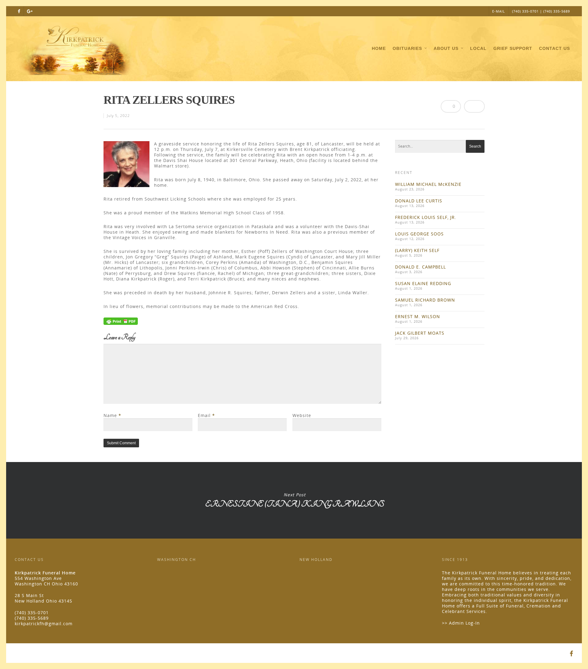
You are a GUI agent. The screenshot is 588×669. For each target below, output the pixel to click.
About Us (446, 48)
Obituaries (407, 48)
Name (112, 415)
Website (301, 415)
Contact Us (554, 48)
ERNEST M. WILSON (417, 316)
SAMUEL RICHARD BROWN (425, 300)
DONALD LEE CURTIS (418, 201)
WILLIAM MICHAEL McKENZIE (428, 184)
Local (478, 48)
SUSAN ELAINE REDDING (423, 283)
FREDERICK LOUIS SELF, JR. (425, 217)
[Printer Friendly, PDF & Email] (121, 323)
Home (379, 48)
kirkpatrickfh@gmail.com (44, 623)
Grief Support (512, 48)
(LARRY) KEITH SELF (417, 250)
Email (206, 415)
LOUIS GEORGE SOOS (419, 234)
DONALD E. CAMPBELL (420, 267)
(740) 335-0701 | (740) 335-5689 (541, 11)
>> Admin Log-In (461, 623)
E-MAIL (498, 11)
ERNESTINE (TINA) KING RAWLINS (295, 500)
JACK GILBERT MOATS (419, 333)
